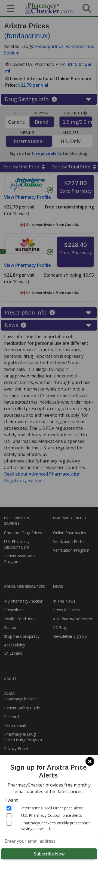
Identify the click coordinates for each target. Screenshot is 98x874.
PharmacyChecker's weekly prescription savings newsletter (56, 825)
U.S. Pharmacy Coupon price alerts (51, 815)
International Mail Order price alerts (52, 808)
